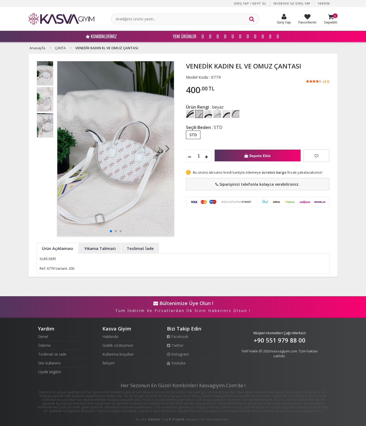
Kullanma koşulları (118, 354)
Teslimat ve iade (52, 354)
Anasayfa (37, 47)
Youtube (178, 363)
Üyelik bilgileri (49, 371)
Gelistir (154, 419)
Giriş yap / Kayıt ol (250, 3)
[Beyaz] (199, 114)
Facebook (179, 336)
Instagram (179, 354)
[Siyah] (190, 114)
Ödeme (44, 345)
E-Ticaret (176, 419)
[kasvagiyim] (61, 19)
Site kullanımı (49, 363)
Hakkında (110, 336)
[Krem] (217, 114)
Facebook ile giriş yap (292, 3)
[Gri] (226, 114)
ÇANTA (60, 47)
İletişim (108, 363)
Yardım (324, 3)
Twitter (177, 345)
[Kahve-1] (208, 114)
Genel (43, 336)
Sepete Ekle (259, 156)
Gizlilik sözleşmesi (117, 345)
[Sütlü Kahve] (235, 114)
